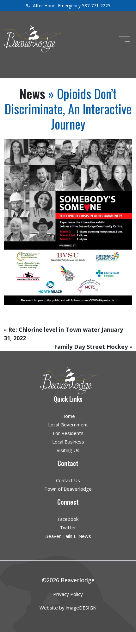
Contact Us (68, 480)
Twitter (68, 527)
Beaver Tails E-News (68, 536)
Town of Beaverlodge (68, 489)
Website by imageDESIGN (68, 607)
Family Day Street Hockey (91, 346)
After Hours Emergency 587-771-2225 (71, 6)
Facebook (68, 519)
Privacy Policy (68, 594)
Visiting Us (68, 450)
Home (68, 416)
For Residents (68, 433)
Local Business (68, 441)
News (32, 93)
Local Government (68, 424)
